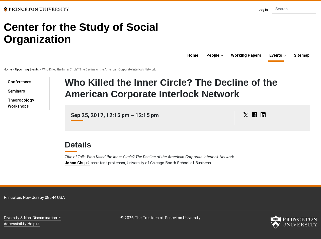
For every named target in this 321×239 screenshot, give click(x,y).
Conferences (19, 81)
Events (276, 55)
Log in (263, 10)
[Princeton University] (36, 9)
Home (192, 55)
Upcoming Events (27, 69)
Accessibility (20, 223)
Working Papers (246, 55)
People (212, 55)
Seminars (16, 91)
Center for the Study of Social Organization (81, 33)
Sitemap (301, 55)
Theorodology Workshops (21, 103)
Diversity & (30, 217)
